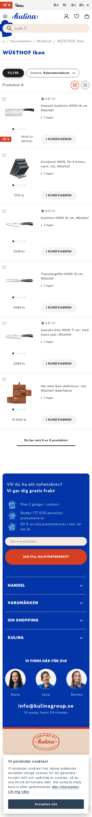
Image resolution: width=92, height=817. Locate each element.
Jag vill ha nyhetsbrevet (46, 556)
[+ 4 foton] (19, 337)
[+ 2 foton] (19, 112)
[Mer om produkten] (19, 168)
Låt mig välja (18, 791)
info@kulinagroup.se (46, 706)
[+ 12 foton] (19, 393)
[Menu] (5, 16)
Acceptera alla (46, 804)
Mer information (65, 787)
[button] (46, 73)
